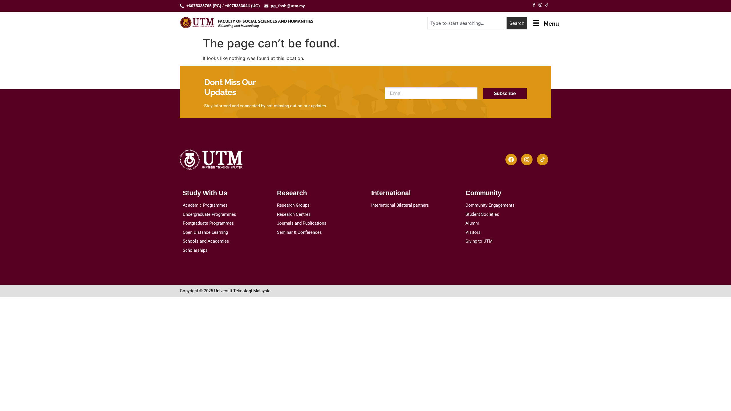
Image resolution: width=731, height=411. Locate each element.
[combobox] (465, 23)
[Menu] (536, 23)
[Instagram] (527, 159)
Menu (551, 23)
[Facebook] (511, 159)
